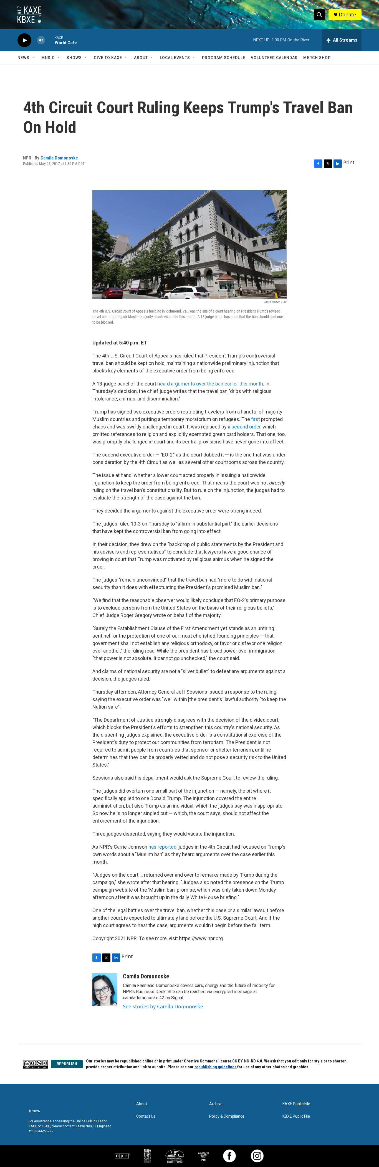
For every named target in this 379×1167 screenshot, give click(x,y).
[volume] (41, 40)
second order (246, 427)
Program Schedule (223, 57)
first (255, 419)
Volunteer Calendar (274, 57)
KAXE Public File (296, 1104)
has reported (162, 847)
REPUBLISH (67, 1063)
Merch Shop (317, 57)
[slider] (50, 40)
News (23, 57)
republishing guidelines (215, 1066)
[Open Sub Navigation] (33, 57)
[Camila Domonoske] (104, 989)
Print (349, 162)
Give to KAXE (108, 57)
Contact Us (145, 1116)
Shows (74, 57)
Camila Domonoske (59, 158)
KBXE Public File (296, 1116)
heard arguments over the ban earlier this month (210, 384)
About (141, 57)
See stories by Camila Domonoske (163, 1006)
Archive (216, 1104)
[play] (24, 40)
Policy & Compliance (226, 1116)
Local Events (175, 57)
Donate (347, 14)
